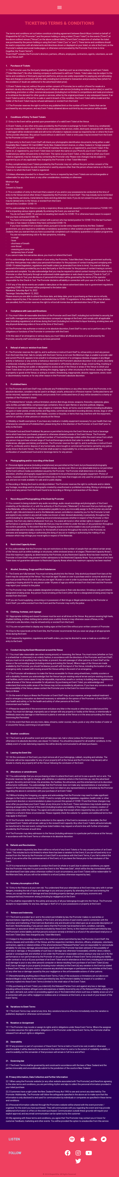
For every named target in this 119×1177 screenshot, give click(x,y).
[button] (72, 1139)
